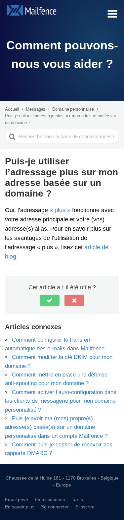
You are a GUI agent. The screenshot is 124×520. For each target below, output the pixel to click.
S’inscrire (85, 506)
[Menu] (112, 14)
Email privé (16, 499)
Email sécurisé (50, 499)
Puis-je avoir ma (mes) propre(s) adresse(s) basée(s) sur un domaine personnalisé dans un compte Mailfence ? (56, 427)
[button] (50, 300)
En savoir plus (19, 506)
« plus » (60, 209)
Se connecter (55, 506)
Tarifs (77, 499)
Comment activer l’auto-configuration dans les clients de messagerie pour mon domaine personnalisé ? (60, 400)
